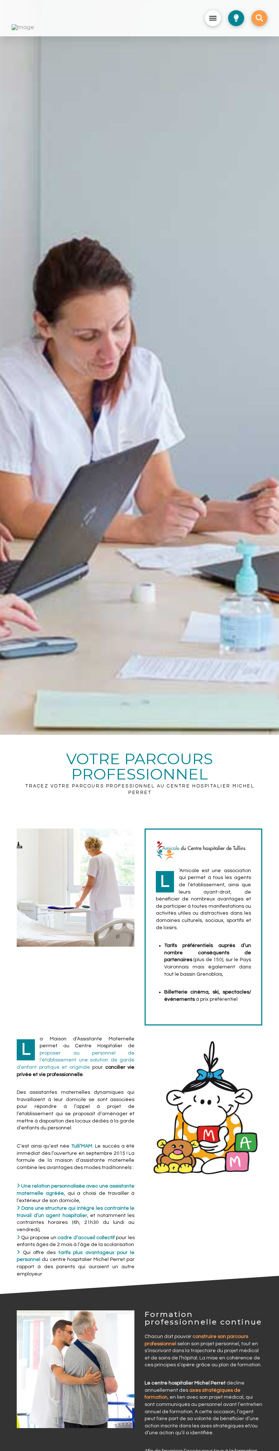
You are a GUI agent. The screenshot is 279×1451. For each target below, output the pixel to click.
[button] (213, 18)
